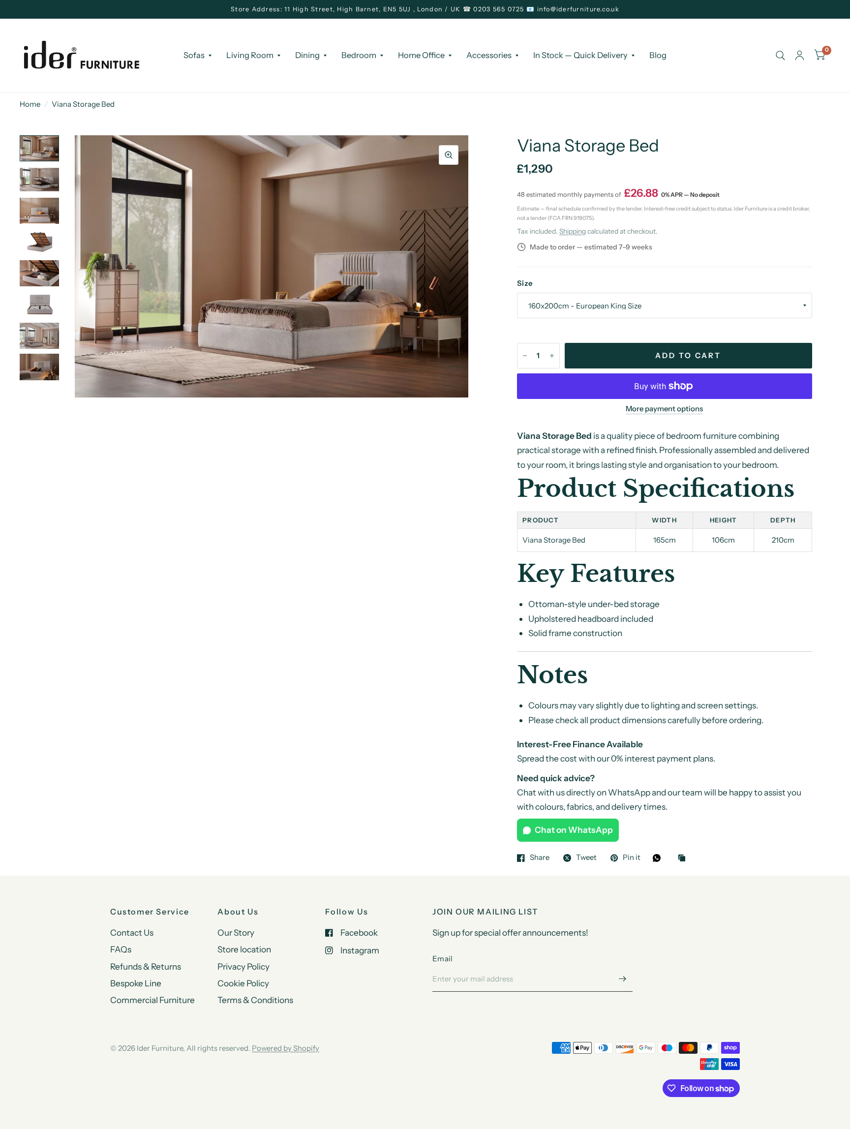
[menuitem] (197, 55)
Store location (244, 949)
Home (30, 104)
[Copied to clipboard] (684, 858)
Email (442, 958)
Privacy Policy (243, 966)
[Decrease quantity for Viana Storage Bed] (524, 355)
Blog (658, 55)
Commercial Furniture (152, 1000)
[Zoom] (448, 155)
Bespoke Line (135, 983)
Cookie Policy (243, 983)
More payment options (664, 409)
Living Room (249, 55)
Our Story (235, 932)
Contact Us (131, 932)
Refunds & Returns (145, 966)
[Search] (780, 55)
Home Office (421, 55)
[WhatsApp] (659, 858)
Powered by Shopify (285, 1048)
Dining (307, 55)
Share (539, 858)
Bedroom (358, 55)
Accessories (489, 55)
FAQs (120, 949)
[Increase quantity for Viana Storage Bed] (552, 355)
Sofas (194, 55)
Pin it (631, 858)
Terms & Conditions (255, 1000)
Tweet (586, 858)
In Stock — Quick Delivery (580, 55)
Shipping (572, 231)
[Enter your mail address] (623, 979)
